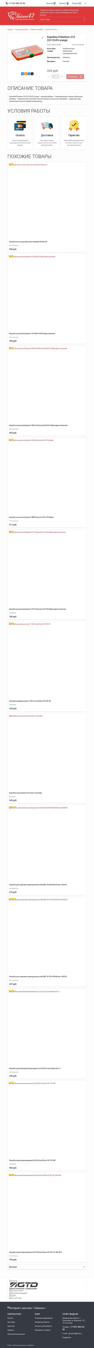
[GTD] (47, 1285)
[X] (32, 73)
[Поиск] (84, 19)
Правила (10, 1330)
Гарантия (73, 135)
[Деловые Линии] (47, 1290)
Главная (10, 29)
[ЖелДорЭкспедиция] (47, 1293)
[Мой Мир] (29, 73)
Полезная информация (44, 1318)
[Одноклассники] (25, 73)
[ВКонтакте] (22, 73)
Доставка (47, 135)
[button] (85, 3)
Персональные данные (16, 1334)
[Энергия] (47, 1281)
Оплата (20, 135)
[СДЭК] (47, 1295)
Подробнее (66, 1337)
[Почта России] (47, 1298)
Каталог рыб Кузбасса (43, 1326)
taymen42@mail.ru (75, 1333)
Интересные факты (42, 1322)
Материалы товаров (42, 1330)
